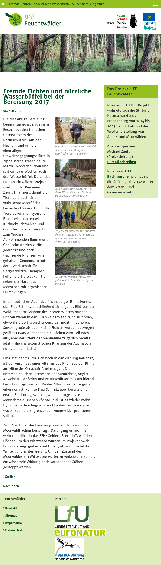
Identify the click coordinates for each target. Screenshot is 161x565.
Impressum (13, 523)
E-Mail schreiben (121, 162)
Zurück (10, 476)
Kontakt (11, 508)
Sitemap (11, 515)
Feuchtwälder (2, 4)
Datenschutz (14, 530)
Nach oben (11, 486)
